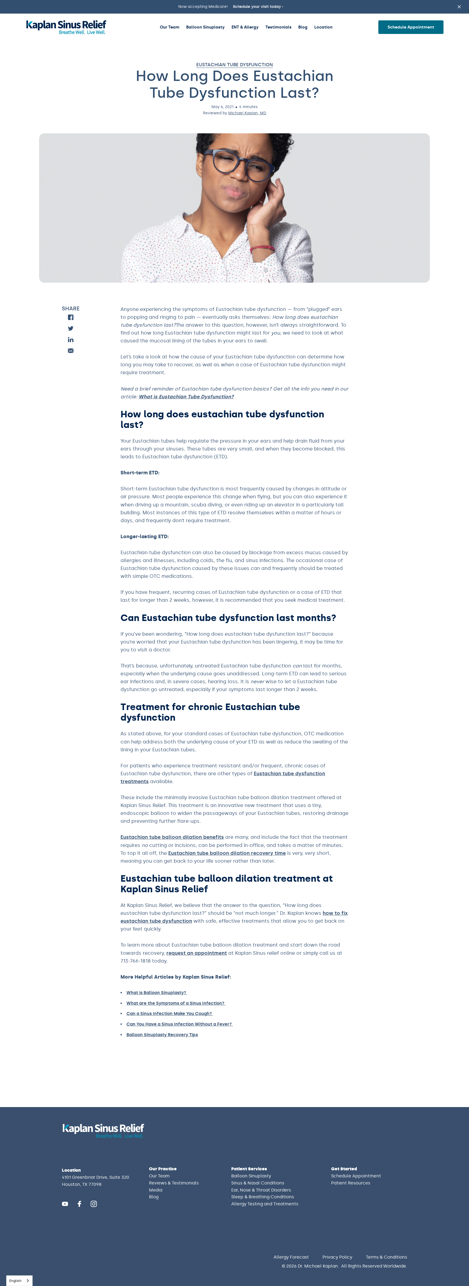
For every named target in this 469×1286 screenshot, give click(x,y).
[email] (71, 351)
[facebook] (71, 317)
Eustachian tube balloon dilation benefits (172, 837)
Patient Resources (350, 1183)
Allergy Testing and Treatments (264, 1203)
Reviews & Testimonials (174, 1183)
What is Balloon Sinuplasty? (156, 992)
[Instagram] (94, 1204)
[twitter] (71, 328)
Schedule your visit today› (258, 6)
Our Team (169, 27)
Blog (303, 27)
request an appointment (196, 953)
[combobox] (19, 1280)
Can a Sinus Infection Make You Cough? (169, 1013)
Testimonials (278, 27)
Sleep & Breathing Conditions (262, 1196)
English (15, 1281)
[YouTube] (65, 1204)
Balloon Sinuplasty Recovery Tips (162, 1034)
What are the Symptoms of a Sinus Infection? (176, 1003)
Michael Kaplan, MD (247, 113)
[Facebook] (79, 1204)
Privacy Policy (337, 1257)
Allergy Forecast (291, 1257)
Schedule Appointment (411, 27)
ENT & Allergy (245, 27)
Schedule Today (416, 1266)
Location (323, 27)
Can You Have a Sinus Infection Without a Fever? (179, 1024)
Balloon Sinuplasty (205, 27)
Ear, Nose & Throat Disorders (261, 1190)
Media (155, 1190)
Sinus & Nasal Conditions (257, 1183)
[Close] (456, 1239)
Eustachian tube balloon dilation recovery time (227, 853)
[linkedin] (71, 339)
